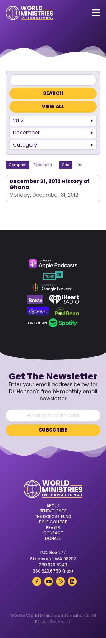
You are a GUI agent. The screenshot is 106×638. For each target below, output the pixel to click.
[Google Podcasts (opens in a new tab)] (53, 287)
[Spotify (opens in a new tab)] (53, 322)
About (53, 506)
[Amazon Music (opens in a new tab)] (38, 311)
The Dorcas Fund (53, 517)
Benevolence (53, 511)
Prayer (53, 528)
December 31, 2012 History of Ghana (49, 184)
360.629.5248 (53, 565)
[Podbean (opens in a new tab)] (67, 311)
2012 (18, 120)
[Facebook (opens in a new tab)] (36, 581)
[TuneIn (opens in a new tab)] (53, 275)
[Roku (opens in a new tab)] (35, 299)
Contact (53, 533)
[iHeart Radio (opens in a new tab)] (64, 299)
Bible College (53, 522)
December (26, 132)
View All (53, 106)
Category (25, 144)
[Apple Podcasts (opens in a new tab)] (53, 263)
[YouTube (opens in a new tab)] (48, 581)
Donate (53, 539)
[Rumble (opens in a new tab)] (60, 581)
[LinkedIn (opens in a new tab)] (72, 581)
